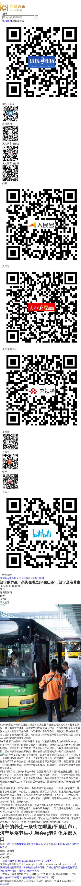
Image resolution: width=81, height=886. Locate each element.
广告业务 (47, 860)
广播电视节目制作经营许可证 (61, 867)
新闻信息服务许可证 (10, 867)
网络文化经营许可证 (29, 870)
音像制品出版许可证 (33, 867)
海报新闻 (7, 21)
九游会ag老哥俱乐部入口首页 (15, 578)
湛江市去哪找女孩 (17, 844)
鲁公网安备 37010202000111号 (38, 877)
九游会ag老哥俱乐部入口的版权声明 (21, 860)
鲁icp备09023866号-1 (10, 877)
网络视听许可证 (8, 870)
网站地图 (4, 884)
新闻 (34, 578)
